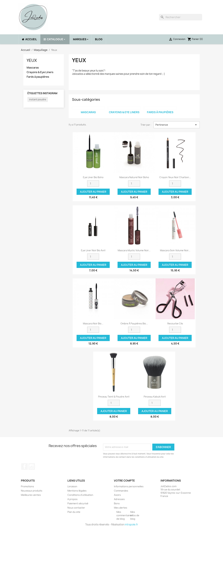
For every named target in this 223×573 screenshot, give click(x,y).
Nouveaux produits (31, 490)
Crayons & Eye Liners (40, 72)
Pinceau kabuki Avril (155, 396)
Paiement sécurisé (77, 503)
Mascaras (33, 67)
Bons (117, 503)
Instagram (31, 466)
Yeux (32, 60)
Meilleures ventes (31, 494)
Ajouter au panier (93, 192)
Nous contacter (76, 507)
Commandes (121, 490)
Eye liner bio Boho (93, 177)
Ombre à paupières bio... (134, 323)
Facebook (24, 466)
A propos (72, 499)
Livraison (72, 486)
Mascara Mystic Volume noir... (134, 250)
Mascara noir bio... (93, 323)
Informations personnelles (128, 486)
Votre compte (124, 480)
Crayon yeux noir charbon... (175, 177)
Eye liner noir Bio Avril (93, 250)
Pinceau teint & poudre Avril (113, 396)
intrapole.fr (131, 524)
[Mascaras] (88, 108)
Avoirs (117, 494)
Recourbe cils (175, 323)
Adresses (119, 499)
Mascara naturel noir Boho (134, 177)
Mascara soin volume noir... (175, 250)
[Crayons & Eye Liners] (124, 108)
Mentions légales (77, 490)
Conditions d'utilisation (80, 494)
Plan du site (73, 511)
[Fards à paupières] (160, 108)
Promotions (27, 486)
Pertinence (176, 125)
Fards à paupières (38, 77)
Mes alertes (120, 507)
